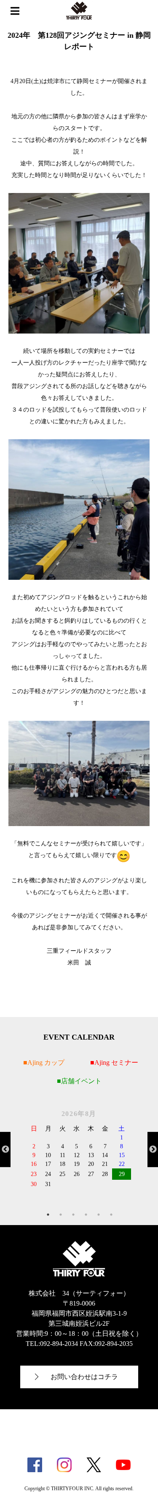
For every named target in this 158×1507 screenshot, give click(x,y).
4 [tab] (86, 1214)
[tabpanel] (79, 1149)
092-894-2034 (59, 1343)
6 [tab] (111, 1214)
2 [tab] (60, 1214)
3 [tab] (73, 1214)
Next (152, 1149)
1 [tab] (48, 1214)
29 (122, 1174)
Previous (5, 1149)
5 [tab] (98, 1214)
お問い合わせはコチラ (84, 1376)
